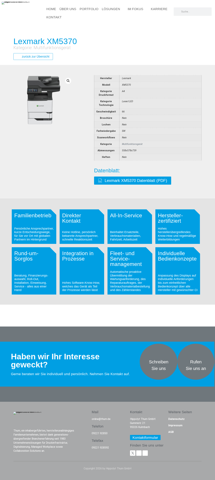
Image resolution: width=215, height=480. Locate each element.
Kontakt (136, 412)
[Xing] (139, 453)
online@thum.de (101, 419)
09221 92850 (100, 433)
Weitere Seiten (180, 412)
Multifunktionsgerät (52, 47)
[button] (68, 81)
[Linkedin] (145, 453)
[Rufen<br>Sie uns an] (196, 352)
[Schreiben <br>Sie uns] (158, 352)
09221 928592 (100, 447)
